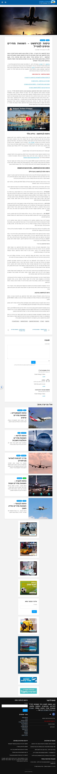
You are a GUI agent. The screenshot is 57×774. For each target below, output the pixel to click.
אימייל (35, 604)
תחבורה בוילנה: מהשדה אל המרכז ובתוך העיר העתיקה (43, 743)
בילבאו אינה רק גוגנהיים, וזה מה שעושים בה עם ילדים (43, 755)
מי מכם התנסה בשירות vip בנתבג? (20, 752)
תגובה (36, 49)
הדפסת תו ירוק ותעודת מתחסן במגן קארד (18, 755)
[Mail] (50, 714)
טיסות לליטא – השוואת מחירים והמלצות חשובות (19, 438)
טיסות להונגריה (15, 321)
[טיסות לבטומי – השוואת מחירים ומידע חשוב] (40, 508)
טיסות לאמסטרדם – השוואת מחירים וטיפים (18, 415)
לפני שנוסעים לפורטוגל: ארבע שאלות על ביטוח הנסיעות (43, 746)
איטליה (24, 478)
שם (49, 360)
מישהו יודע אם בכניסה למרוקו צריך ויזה (19, 749)
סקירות (26, 733)
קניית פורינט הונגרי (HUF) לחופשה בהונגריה (39, 87)
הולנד (25, 410)
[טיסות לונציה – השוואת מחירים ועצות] (40, 485)
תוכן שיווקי (52, 726)
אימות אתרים (25, 727)
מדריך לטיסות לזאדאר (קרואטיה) (17, 459)
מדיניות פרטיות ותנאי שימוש (48, 718)
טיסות (33, 67)
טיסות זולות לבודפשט (34, 321)
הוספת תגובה (47, 343)
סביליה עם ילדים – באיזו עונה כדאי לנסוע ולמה (45, 749)
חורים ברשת (25, 729)
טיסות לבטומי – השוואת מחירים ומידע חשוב (17, 506)
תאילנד (26, 730)
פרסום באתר (25, 717)
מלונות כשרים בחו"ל (23, 721)
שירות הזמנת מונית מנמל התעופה (31, 157)
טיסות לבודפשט (24, 321)
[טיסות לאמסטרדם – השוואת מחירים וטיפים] (40, 417)
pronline (26, 771)
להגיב (44, 376)
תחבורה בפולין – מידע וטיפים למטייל (42, 766)
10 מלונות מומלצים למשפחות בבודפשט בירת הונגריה (37, 77)
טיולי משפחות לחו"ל (43, 49)
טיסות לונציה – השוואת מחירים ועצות (17, 482)
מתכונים (26, 732)
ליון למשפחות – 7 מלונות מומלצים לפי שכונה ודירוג (44, 752)
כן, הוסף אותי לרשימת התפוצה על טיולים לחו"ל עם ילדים (24, 364)
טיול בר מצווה (25, 735)
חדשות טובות (25, 724)
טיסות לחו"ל (43, 40)
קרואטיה (18, 455)
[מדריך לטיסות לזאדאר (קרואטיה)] (40, 463)
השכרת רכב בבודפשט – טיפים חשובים (40, 81)
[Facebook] (53, 714)
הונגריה (47, 40)
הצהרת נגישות (51, 724)
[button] (1, 387)
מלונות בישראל (24, 720)
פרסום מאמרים (24, 726)
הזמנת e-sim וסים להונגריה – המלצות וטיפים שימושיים (37, 84)
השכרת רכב (31, 142)
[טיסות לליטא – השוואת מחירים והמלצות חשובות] (40, 440)
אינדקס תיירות (24, 723)
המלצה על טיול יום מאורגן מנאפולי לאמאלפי (18, 743)
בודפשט (48, 64)
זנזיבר (26, 719)
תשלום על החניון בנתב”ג (22, 746)
